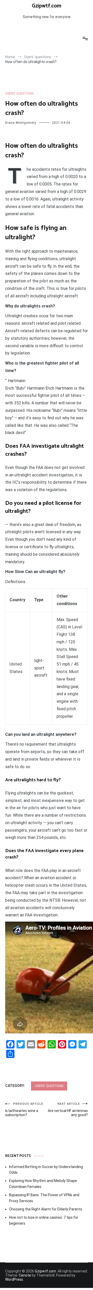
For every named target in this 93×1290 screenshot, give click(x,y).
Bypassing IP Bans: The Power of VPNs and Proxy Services (44, 1198)
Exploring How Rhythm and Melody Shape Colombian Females (43, 1183)
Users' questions (19, 93)
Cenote (25, 1275)
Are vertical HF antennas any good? (68, 1109)
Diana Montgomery (20, 123)
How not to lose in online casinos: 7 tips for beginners (43, 1220)
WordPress (14, 1279)
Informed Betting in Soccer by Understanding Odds (46, 1170)
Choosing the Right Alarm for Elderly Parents (45, 1209)
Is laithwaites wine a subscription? (24, 1109)
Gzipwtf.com (46, 6)
